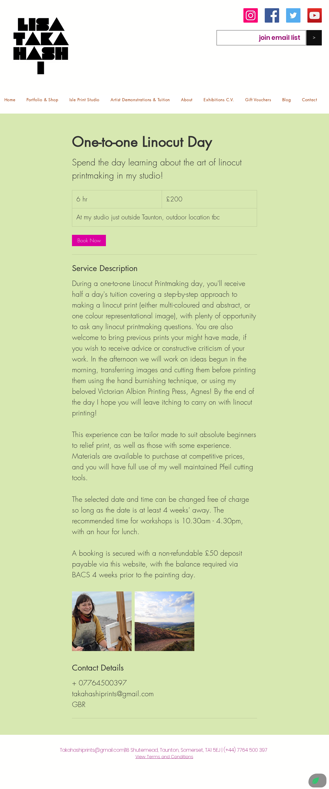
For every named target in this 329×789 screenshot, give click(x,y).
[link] (89, 240)
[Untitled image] (102, 621)
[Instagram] (250, 15)
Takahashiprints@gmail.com (92, 750)
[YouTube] (314, 15)
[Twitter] (293, 15)
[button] (42, 100)
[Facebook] (272, 15)
